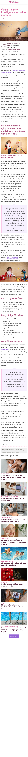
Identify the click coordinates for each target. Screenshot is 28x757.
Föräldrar (4, 582)
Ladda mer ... (14, 636)
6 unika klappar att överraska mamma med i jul (12, 585)
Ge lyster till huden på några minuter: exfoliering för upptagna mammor (13, 542)
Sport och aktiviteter (7, 561)
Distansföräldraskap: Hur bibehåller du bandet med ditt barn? (12, 607)
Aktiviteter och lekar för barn (11, 6)
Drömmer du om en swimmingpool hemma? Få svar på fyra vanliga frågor (13, 630)
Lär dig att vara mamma (7, 517)
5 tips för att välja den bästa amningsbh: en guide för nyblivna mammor (13, 477)
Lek (2, 6)
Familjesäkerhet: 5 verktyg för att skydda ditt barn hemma (13, 520)
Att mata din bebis (6, 473)
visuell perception (12, 257)
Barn (2, 603)
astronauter (5, 349)
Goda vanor (4, 538)
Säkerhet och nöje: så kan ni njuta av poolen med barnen (13, 564)
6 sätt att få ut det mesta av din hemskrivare (12, 499)
